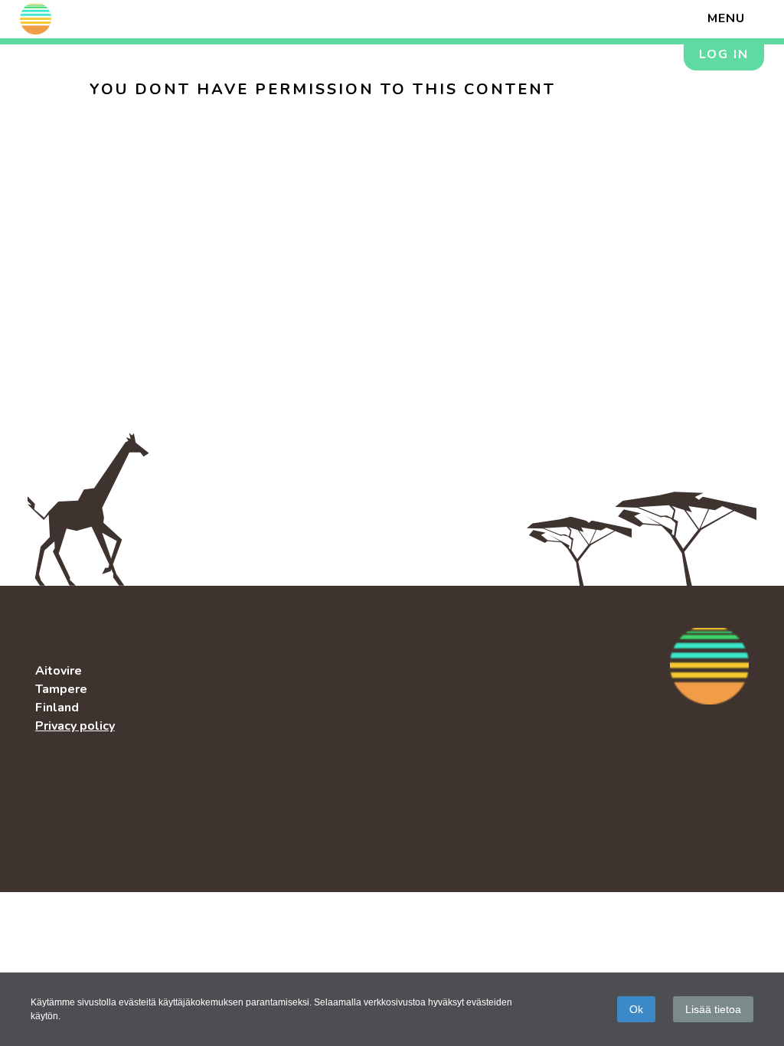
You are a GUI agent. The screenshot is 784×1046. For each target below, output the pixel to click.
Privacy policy (75, 725)
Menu (726, 18)
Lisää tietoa (713, 1009)
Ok (636, 1009)
